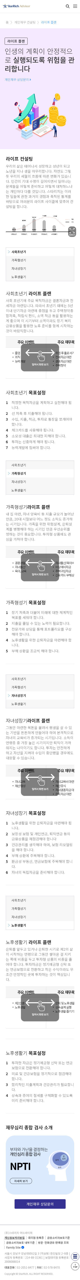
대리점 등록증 (36, 1238)
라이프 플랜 (49, 22)
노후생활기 (18, 276)
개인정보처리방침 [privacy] (14, 1238)
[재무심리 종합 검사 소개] (40, 1165)
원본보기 (72, 231)
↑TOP (75, 1265)
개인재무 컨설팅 (25, 22)
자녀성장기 (18, 268)
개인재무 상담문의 (17, 79)
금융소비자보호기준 (58, 1238)
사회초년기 (18, 251)
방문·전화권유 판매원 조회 (53, 1242)
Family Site (13, 1247)
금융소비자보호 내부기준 (20, 1242)
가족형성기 (18, 260)
